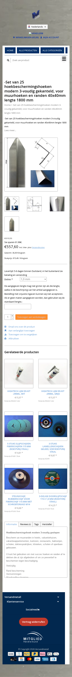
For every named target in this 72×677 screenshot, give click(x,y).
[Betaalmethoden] (11, 653)
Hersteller (47, 524)
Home (10, 50)
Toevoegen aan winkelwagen (31, 317)
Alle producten (28, 50)
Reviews (25, 524)
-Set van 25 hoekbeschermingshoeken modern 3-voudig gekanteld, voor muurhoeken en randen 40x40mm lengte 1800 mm (33, 108)
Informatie (11, 524)
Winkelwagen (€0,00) (27, 37)
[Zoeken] (8, 60)
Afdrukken (13, 338)
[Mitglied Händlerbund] (33, 637)
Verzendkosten (38, 247)
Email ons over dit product (21, 326)
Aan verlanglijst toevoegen (21, 330)
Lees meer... (10, 130)
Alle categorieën (52, 50)
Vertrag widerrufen (33, 622)
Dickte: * (8, 279)
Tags (36, 524)
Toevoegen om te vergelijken (22, 334)
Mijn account (51, 37)
